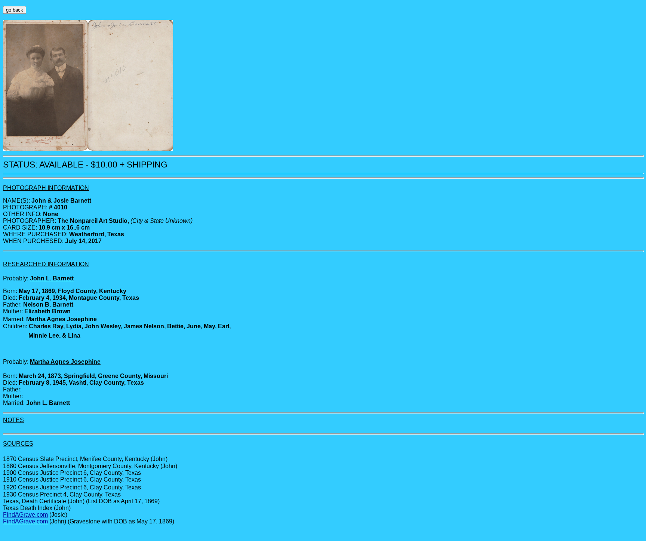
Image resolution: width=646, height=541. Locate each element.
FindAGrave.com (25, 514)
